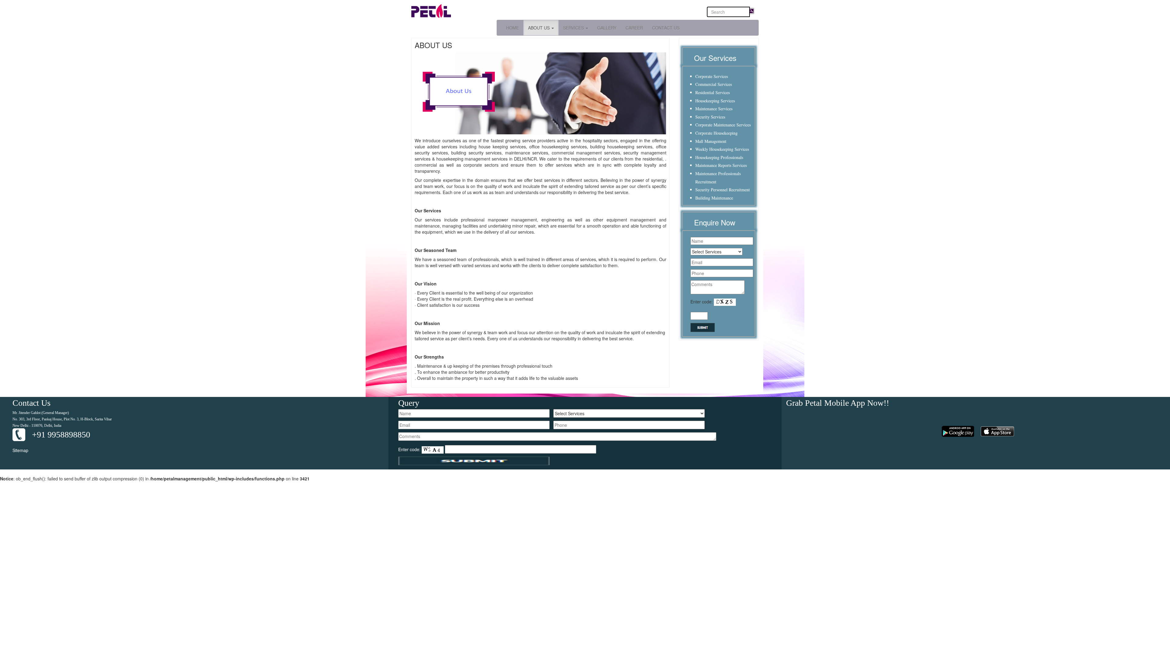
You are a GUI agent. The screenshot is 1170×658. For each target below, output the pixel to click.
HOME (512, 28)
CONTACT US (665, 28)
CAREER (634, 28)
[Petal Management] (495, 11)
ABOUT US (539, 28)
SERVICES (574, 28)
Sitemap (20, 450)
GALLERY (606, 28)
